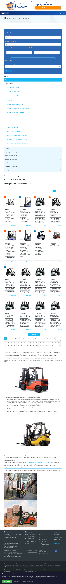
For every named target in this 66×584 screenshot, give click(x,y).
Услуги (57, 534)
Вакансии (57, 539)
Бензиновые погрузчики (13, 87)
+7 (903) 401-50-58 (32, 552)
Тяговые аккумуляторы (11, 159)
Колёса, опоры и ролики (11, 163)
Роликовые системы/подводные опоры (17, 139)
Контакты (57, 546)
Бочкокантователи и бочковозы (15, 116)
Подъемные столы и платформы (15, 131)
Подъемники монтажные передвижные (17, 135)
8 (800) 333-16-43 (43, 4)
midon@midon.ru (31, 538)
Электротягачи (10, 123)
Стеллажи (7, 148)
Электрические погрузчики (14, 95)
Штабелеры (10, 100)
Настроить (16, 581)
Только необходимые (28, 581)
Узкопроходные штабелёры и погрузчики (17, 143)
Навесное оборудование (11, 166)
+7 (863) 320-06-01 (31, 536)
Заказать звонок (49, 8)
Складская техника (13, 21)
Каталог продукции (57, 542)
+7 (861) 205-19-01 (45, 538)
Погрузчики (10, 83)
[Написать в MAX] (56, 550)
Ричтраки (9, 120)
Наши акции (58, 537)
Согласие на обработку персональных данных (30, 570)
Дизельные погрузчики (13, 91)
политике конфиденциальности (52, 577)
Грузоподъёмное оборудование (13, 152)
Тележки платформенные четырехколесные (18, 108)
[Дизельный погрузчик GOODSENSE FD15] (55, 235)
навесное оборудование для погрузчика (39, 462)
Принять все (6, 581)
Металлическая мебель (11, 155)
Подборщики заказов (12, 127)
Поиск (62, 13)
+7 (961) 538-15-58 (45, 553)
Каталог (6, 21)
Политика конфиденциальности (52, 569)
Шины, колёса (8, 170)
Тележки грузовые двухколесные (15, 112)
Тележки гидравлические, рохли (15, 104)
